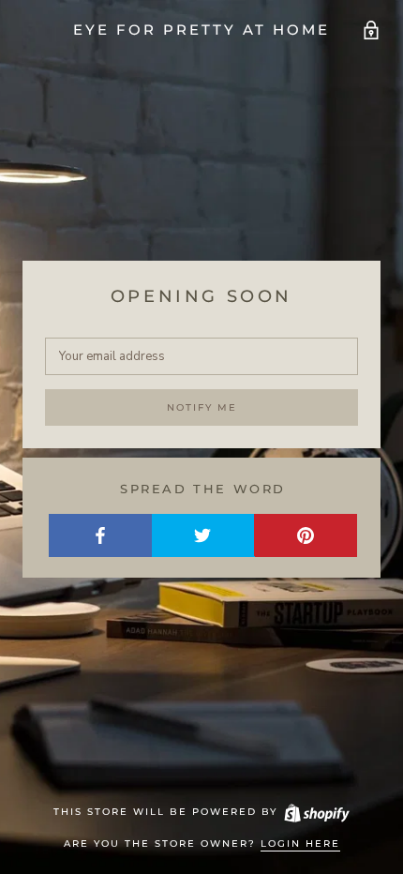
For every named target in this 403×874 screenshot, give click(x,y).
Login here (300, 843)
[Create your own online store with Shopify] (316, 812)
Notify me (202, 407)
